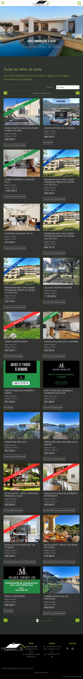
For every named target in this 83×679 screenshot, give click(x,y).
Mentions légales (26, 668)
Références (15, 668)
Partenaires (6, 668)
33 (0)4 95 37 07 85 (54, 647)
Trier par (49, 87)
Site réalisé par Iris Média (72, 676)
